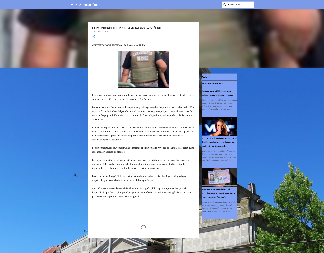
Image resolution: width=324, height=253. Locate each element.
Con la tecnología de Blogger (163, 244)
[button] (93, 36)
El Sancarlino (86, 4)
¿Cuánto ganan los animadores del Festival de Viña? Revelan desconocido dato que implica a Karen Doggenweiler (219, 142)
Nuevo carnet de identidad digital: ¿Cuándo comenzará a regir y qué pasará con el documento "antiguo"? (218, 193)
